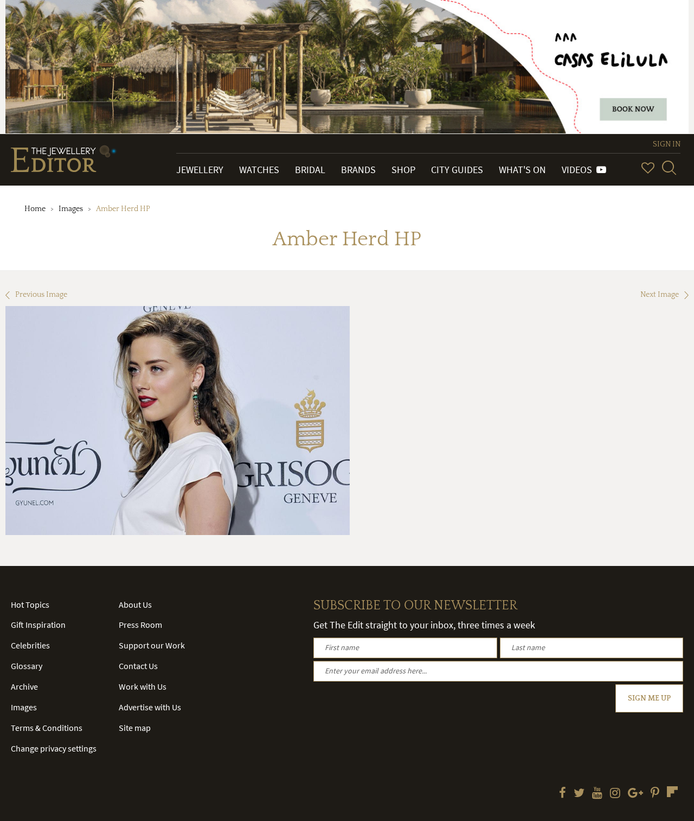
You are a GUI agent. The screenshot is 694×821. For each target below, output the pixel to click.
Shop (403, 169)
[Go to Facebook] (562, 794)
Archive (24, 686)
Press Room (140, 624)
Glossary (26, 665)
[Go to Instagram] (615, 794)
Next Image (659, 294)
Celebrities (30, 645)
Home (35, 209)
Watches (259, 169)
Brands (358, 169)
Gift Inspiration (38, 624)
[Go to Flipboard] (672, 791)
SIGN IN (666, 144)
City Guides (457, 169)
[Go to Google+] (635, 794)
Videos (579, 169)
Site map (135, 727)
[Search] (669, 167)
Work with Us (142, 686)
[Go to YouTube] (597, 794)
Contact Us (138, 665)
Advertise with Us (150, 707)
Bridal (310, 169)
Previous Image (41, 294)
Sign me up (649, 698)
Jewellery (199, 169)
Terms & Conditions (46, 727)
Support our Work (152, 645)
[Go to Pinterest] (655, 794)
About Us (135, 604)
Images (71, 209)
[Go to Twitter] (579, 794)
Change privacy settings (54, 748)
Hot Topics (30, 604)
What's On (522, 169)
